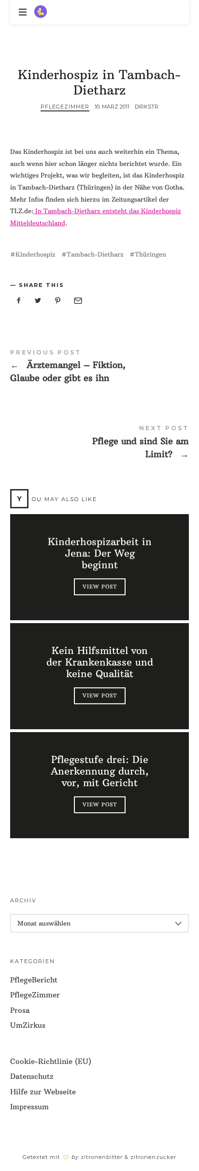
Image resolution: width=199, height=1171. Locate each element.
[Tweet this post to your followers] (38, 301)
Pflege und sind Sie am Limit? (99, 444)
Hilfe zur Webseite (43, 1091)
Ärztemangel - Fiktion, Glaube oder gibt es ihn (99, 368)
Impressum (29, 1106)
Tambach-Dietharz (95, 254)
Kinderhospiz (35, 254)
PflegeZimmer (65, 106)
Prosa (20, 1010)
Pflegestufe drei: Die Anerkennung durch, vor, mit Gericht (99, 771)
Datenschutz (32, 1076)
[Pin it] (58, 301)
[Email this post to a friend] (77, 301)
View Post (99, 587)
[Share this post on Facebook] (19, 301)
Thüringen (150, 254)
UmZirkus (27, 1025)
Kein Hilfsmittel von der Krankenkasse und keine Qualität (99, 662)
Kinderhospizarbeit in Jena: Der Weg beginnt (99, 553)
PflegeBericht (33, 979)
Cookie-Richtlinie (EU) (50, 1061)
